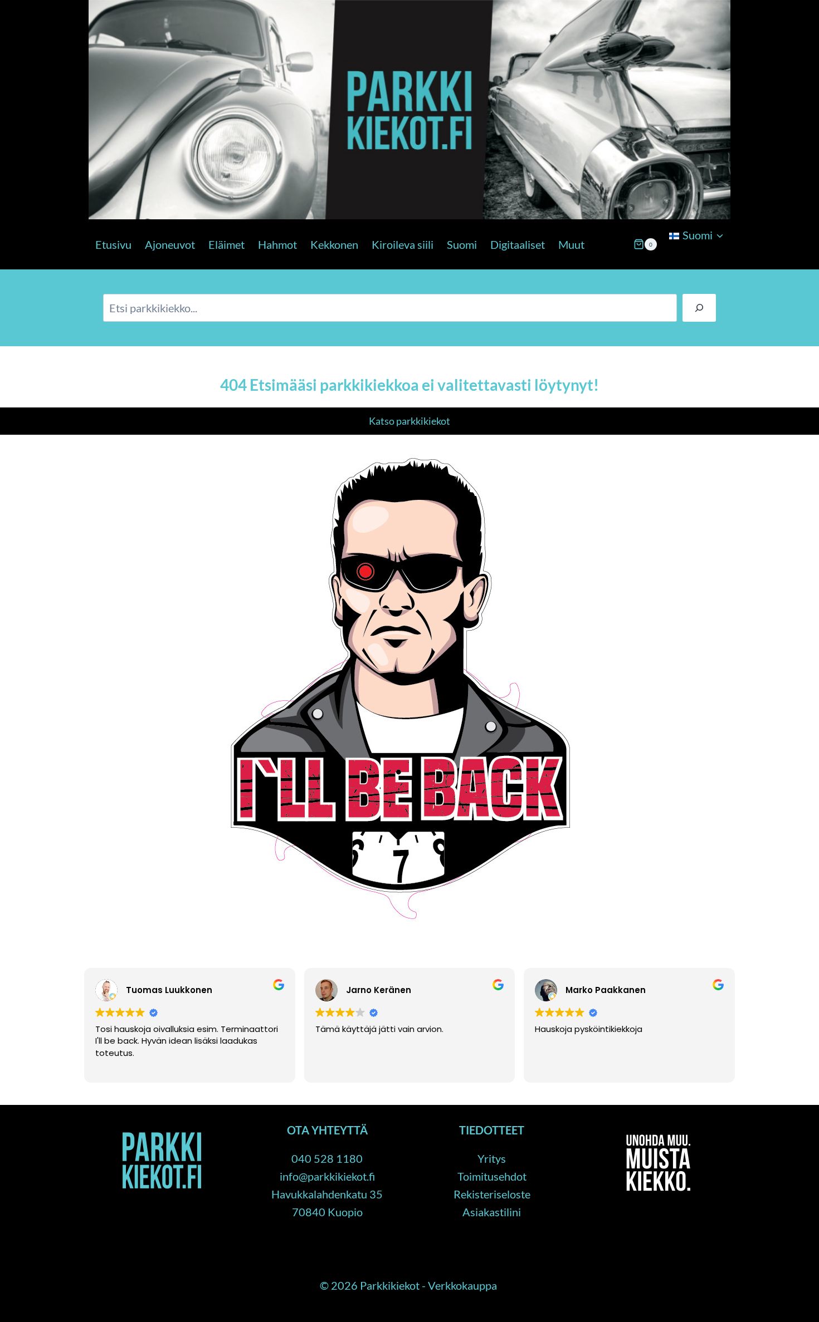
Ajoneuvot (170, 244)
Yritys (491, 1158)
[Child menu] (668, 263)
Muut (571, 244)
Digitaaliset (517, 244)
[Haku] (699, 308)
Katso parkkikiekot (409, 421)
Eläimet (226, 244)
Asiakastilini (491, 1211)
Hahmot (277, 244)
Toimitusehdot (491, 1176)
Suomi (462, 244)
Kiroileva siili (402, 244)
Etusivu (113, 244)
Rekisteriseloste (492, 1194)
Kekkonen (334, 244)
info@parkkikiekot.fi (327, 1176)
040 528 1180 (327, 1158)
